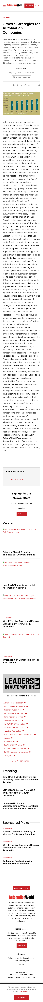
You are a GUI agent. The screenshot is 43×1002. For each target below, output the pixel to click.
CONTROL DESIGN (26, 975)
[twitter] (21, 85)
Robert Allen (21, 68)
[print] (39, 85)
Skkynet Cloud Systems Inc (15, 748)
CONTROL (13, 975)
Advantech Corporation (13, 703)
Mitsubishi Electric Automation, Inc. (18, 734)
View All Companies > (21, 761)
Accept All (21, 997)
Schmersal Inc (9, 741)
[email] (29, 85)
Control (6, 18)
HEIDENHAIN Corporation (14, 724)
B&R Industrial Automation (14, 706)
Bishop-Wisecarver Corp (14, 713)
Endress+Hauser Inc (12, 720)
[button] (4, 5)
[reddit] (25, 85)
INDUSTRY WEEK (14, 977)
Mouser (7, 738)
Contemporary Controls (13, 717)
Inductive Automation (12, 731)
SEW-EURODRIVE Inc (13, 745)
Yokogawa (8, 755)
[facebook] (13, 85)
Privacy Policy (25, 991)
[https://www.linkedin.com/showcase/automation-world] (20, 964)
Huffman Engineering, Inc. (14, 727)
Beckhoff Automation (13, 710)
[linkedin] (17, 85)
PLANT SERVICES (29, 977)
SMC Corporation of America (16, 752)
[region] (21, 992)
